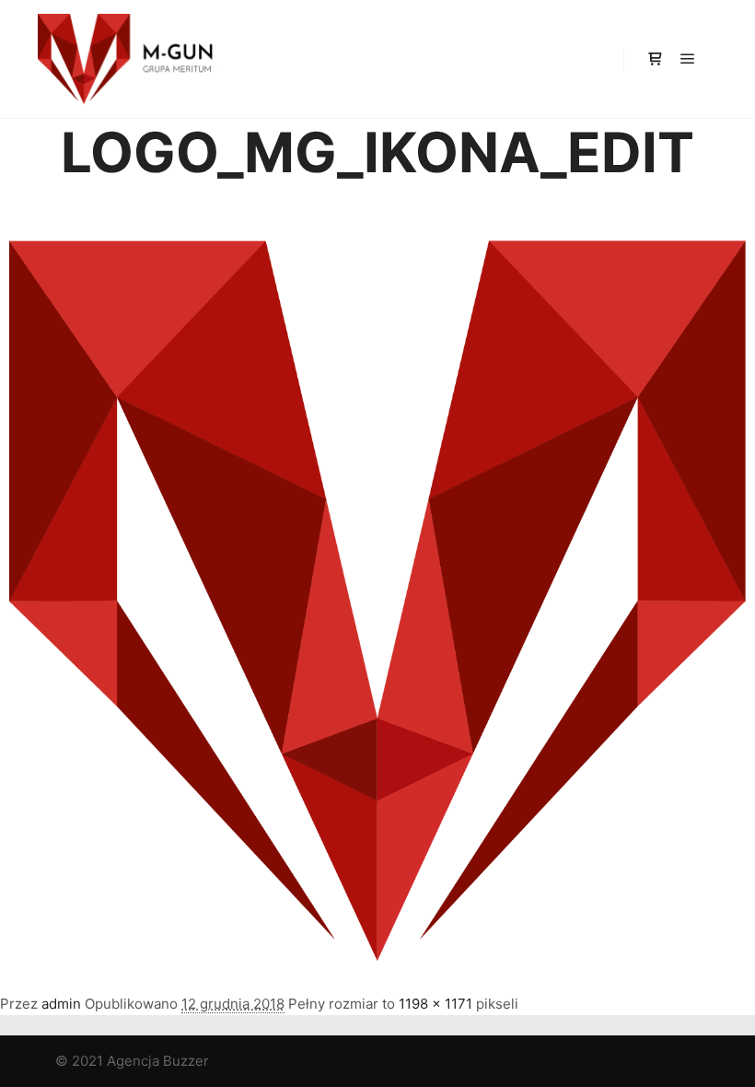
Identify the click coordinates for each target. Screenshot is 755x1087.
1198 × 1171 (435, 1003)
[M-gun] (129, 59)
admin (61, 1003)
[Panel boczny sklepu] (654, 59)
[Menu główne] (687, 59)
